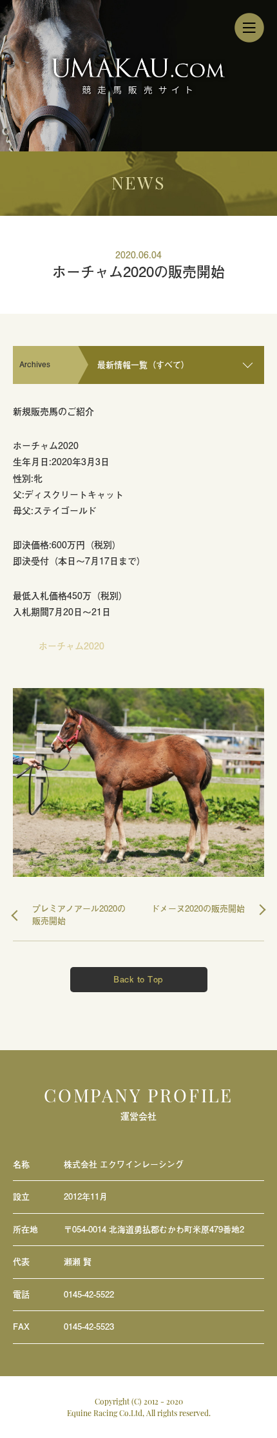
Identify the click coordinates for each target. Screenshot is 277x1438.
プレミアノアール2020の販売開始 (79, 915)
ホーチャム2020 (71, 646)
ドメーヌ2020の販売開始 (198, 909)
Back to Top (138, 979)
